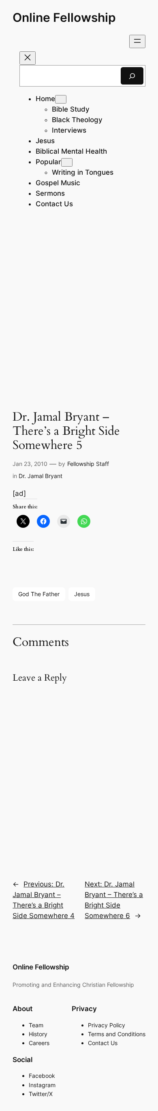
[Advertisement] (79, 310)
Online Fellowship (64, 17)
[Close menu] (27, 58)
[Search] (132, 76)
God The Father (39, 593)
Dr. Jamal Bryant (40, 475)
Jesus (82, 593)
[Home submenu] (60, 99)
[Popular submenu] (67, 162)
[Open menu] (137, 41)
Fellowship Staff (88, 463)
